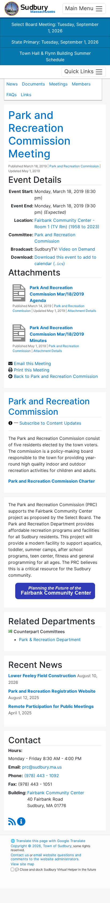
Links (26, 94)
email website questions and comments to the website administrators (46, 857)
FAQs (11, 94)
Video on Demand (77, 249)
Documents (33, 84)
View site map (22, 864)
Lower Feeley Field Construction (42, 675)
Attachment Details (82, 311)
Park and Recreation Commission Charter (51, 481)
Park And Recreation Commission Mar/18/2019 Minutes (57, 334)
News (12, 84)
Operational (43, 900)
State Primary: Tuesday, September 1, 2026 (55, 42)
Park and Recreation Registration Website (52, 691)
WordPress (34, 874)
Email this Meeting (32, 363)
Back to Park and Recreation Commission (56, 376)
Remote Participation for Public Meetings (51, 706)
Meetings (58, 84)
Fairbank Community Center (55, 792)
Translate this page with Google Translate (48, 841)
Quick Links (79, 71)
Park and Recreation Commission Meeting (39, 134)
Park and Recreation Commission (74, 166)
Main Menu (80, 8)
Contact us (20, 855)
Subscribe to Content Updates (50, 423)
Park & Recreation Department (50, 639)
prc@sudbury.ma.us (42, 767)
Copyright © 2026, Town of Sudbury (41, 846)
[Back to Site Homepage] (29, 8)
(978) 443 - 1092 (41, 775)
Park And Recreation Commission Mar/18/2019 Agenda (57, 294)
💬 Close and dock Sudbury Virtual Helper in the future (55, 869)
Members (81, 84)
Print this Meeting (31, 370)
